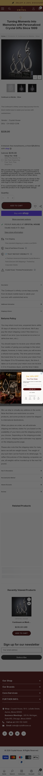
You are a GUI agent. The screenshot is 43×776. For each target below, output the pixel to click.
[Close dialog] (41, 373)
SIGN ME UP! (32, 389)
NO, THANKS (32, 392)
